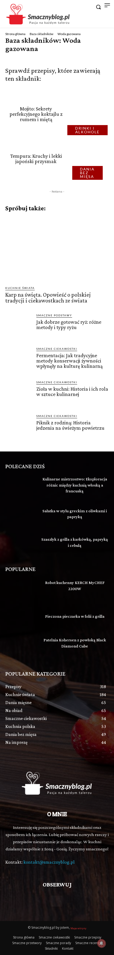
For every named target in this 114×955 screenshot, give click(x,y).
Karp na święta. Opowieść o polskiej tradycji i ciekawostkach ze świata (48, 297)
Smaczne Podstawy (54, 315)
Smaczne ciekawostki (56, 348)
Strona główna (15, 34)
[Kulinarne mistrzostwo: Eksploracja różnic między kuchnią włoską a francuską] (20, 486)
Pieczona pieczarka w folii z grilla (74, 616)
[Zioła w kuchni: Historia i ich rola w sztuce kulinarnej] (18, 393)
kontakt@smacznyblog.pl (48, 862)
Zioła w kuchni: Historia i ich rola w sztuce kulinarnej (72, 391)
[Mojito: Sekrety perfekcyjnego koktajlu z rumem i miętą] (89, 114)
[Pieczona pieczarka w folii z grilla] (20, 617)
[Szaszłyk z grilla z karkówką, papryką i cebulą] (20, 543)
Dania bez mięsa (87, 173)
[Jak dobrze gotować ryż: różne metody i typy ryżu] (18, 326)
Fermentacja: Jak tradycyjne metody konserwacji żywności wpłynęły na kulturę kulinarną (69, 360)
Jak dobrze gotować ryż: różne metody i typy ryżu (68, 324)
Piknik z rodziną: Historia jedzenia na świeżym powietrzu (70, 425)
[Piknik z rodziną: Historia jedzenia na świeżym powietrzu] (18, 427)
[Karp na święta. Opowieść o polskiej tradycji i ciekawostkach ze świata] (57, 249)
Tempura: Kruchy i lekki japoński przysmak (36, 158)
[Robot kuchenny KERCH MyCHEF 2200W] (20, 589)
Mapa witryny (78, 928)
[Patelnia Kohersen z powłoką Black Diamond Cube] (20, 646)
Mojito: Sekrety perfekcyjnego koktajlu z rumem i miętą (36, 114)
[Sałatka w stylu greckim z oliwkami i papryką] (20, 515)
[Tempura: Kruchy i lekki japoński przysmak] (89, 158)
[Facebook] (57, 901)
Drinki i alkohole (87, 130)
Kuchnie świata (20, 287)
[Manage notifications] (101, 943)
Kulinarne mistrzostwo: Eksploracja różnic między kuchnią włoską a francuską (74, 485)
